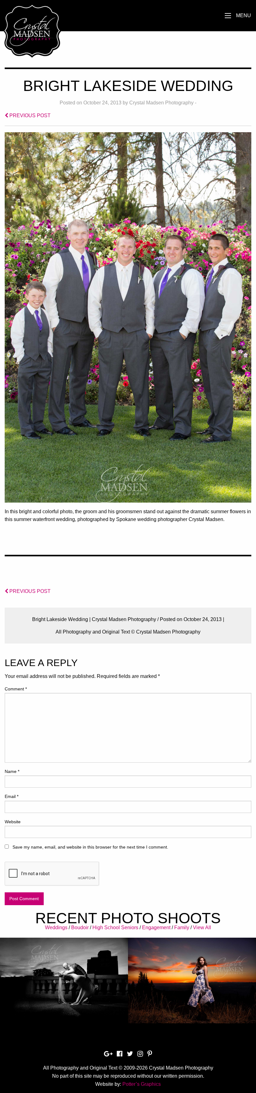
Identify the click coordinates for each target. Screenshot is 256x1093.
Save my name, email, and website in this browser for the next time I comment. (90, 847)
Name (12, 771)
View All (202, 927)
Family (181, 927)
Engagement (156, 927)
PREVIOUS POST (29, 115)
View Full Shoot (64, 976)
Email (11, 796)
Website (13, 821)
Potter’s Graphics (141, 1084)
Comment (16, 688)
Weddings (56, 927)
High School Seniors (115, 927)
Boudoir (80, 927)
